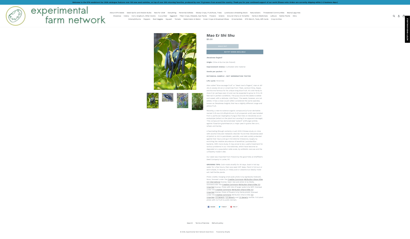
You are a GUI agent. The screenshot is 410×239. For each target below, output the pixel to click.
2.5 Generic (220, 197)
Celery (126, 16)
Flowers (212, 16)
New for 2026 (159, 13)
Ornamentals (237, 19)
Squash (169, 19)
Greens (221, 16)
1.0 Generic (243, 197)
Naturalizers (255, 13)
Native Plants (284, 16)
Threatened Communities (273, 13)
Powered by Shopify (223, 232)
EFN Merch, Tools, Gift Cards (256, 19)
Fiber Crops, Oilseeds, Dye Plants (193, 16)
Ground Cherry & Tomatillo (238, 16)
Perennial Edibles (186, 13)
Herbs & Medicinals (260, 16)
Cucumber (162, 16)
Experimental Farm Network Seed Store (200, 232)
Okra (295, 16)
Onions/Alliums (134, 19)
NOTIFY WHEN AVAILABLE (235, 52)
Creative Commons (235, 179)
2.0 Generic (230, 197)
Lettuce (273, 16)
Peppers (147, 19)
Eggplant (173, 16)
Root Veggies (158, 19)
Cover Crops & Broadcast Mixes (216, 19)
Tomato (178, 19)
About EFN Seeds (117, 13)
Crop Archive (276, 19)
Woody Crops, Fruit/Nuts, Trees (209, 13)
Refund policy (217, 223)
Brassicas (117, 16)
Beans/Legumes (293, 13)
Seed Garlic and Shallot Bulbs (139, 13)
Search (190, 223)
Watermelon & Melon (192, 19)
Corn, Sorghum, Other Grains (144, 16)
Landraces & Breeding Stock (235, 13)
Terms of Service (202, 223)
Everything (172, 13)
